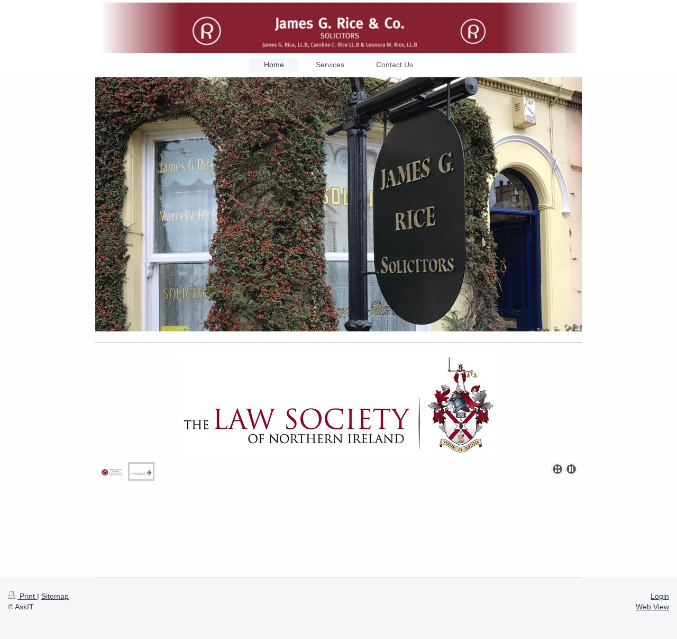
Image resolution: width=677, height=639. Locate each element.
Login (660, 596)
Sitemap (55, 596)
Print (27, 596)
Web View (652, 606)
